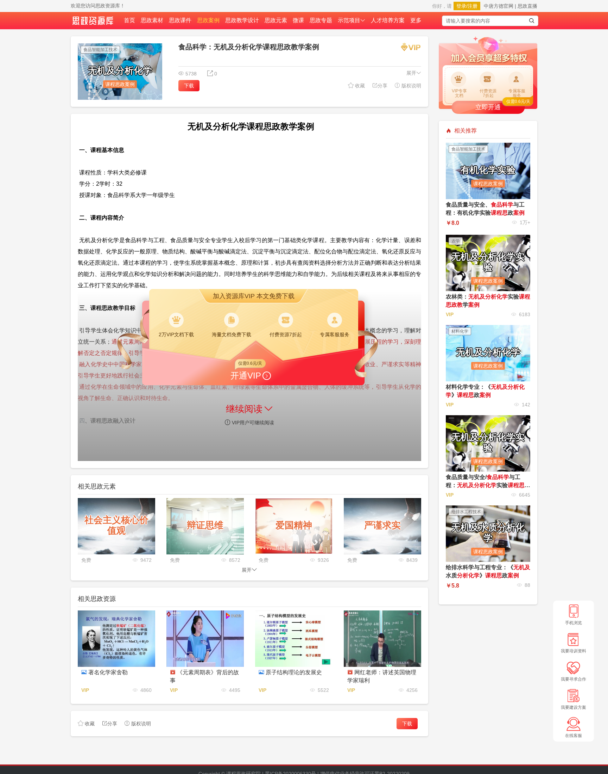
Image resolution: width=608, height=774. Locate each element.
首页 (129, 20)
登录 (461, 6)
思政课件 (180, 20)
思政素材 (152, 20)
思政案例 (208, 20)
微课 (298, 20)
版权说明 (410, 85)
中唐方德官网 (498, 6)
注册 (472, 6)
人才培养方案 (388, 20)
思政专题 (321, 20)
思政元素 (276, 20)
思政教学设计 (242, 20)
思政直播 (527, 6)
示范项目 (349, 20)
